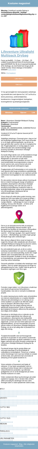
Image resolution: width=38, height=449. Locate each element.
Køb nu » (19, 84)
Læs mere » (19, 78)
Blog (20, 444)
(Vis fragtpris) (11, 73)
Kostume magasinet (19, 3)
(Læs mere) (12, 69)
